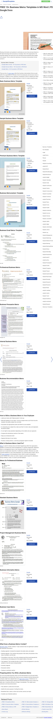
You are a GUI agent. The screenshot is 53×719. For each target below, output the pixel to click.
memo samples (5, 454)
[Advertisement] (11, 41)
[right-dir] (52, 359)
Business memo (4, 646)
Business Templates (7, 4)
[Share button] (1, 17)
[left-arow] (1, 359)
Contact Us (3, 717)
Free (45, 1)
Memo (1, 446)
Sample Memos (15, 4)
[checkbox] (2, 1)
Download (32, 96)
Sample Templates (48, 717)
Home (1, 4)
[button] (51, 1)
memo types (11, 73)
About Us (10, 717)
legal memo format (24, 678)
